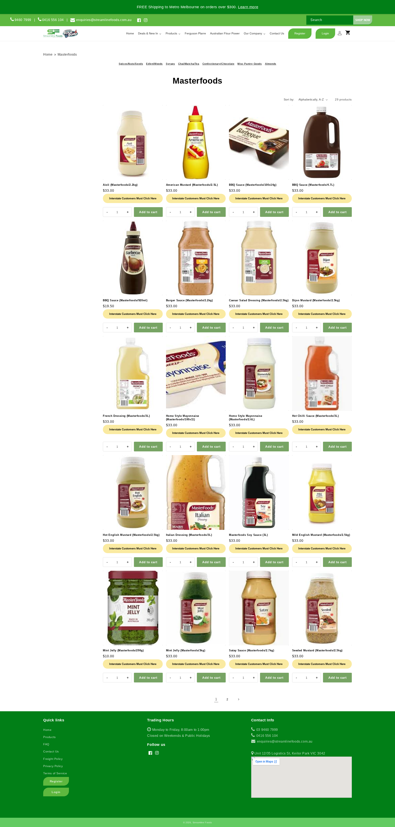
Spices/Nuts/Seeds (131, 63)
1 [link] (216, 699)
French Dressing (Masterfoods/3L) (126, 415)
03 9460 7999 (266, 729)
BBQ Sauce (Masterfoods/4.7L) (313, 184)
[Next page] (238, 699)
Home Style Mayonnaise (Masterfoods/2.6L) (245, 417)
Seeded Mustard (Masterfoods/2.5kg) (317, 650)
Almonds (270, 63)
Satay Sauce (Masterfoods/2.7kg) (251, 650)
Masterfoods (67, 54)
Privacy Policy (53, 766)
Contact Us (51, 751)
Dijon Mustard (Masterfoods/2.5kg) (316, 300)
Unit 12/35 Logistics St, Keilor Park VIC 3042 (289, 753)
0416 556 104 (54, 20)
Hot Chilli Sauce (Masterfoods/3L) (315, 415)
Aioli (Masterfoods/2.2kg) (120, 184)
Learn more (248, 7)
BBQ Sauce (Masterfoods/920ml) (125, 300)
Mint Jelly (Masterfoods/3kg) (185, 650)
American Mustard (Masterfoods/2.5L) (192, 184)
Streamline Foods (202, 822)
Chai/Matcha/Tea (188, 63)
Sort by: (289, 99)
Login (56, 792)
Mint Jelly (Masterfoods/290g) (123, 650)
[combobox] (339, 20)
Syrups (170, 63)
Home (49, 54)
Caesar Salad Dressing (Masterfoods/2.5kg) (259, 300)
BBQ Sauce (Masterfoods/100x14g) (252, 184)
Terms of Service (55, 773)
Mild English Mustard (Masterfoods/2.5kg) (321, 534)
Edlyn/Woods (154, 63)
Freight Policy (53, 758)
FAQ (46, 744)
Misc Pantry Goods (249, 63)
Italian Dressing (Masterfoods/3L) (189, 534)
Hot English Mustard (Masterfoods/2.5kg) (131, 534)
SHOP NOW (362, 20)
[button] (349, 34)
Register (56, 781)
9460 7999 (23, 20)
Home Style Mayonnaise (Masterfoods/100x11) (182, 417)
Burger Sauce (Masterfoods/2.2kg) (189, 300)
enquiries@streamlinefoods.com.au (104, 20)
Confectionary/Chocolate (218, 63)
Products (49, 737)
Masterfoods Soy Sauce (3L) (248, 534)
